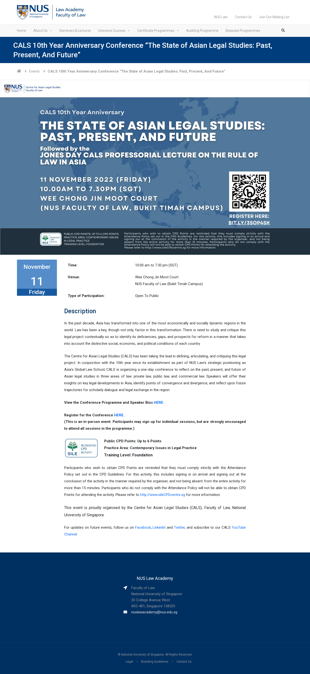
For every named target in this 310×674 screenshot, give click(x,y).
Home (21, 31)
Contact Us (243, 17)
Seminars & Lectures (75, 31)
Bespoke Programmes (243, 31)
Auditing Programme (202, 31)
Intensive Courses (111, 31)
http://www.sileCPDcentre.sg (162, 495)
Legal (129, 661)
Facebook (143, 527)
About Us (40, 31)
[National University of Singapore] (33, 12)
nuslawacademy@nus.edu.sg (154, 612)
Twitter (179, 527)
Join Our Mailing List (274, 17)
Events (34, 71)
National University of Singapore (142, 654)
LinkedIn (159, 527)
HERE (158, 402)
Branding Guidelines (154, 661)
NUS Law (221, 17)
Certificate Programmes (155, 31)
